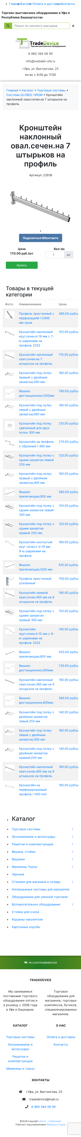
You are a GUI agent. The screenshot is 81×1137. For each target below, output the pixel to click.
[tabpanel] (40, 204)
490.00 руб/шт (69, 313)
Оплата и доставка (47, 4)
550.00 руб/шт (69, 652)
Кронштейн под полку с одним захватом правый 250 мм (36, 528)
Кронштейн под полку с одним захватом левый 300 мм (36, 510)
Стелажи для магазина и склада (36, 882)
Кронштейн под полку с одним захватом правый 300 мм (36, 615)
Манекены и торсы (20, 1068)
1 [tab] (40, 231)
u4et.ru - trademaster (50, 1121)
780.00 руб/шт (69, 391)
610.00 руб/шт (69, 565)
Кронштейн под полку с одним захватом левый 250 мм (36, 459)
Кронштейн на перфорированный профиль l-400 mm (33, 789)
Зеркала (18, 874)
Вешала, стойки (23, 852)
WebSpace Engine (56, 1124)
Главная (15, 4)
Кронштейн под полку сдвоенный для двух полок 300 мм (35, 428)
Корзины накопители (27, 919)
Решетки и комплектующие (32, 844)
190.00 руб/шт (69, 593)
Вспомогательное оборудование (36, 904)
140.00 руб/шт (69, 629)
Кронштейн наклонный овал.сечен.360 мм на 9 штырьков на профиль (36, 684)
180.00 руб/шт (69, 405)
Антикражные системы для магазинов (40, 889)
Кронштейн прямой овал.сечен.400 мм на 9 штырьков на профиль (36, 597)
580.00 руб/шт (69, 492)
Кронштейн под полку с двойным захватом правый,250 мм (36, 753)
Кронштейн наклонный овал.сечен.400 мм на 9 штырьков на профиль (36, 771)
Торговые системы (26, 829)
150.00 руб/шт (69, 332)
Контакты (68, 4)
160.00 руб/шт (69, 373)
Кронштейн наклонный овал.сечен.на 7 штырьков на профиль (36, 359)
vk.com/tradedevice (42, 962)
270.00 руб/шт (69, 442)
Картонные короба (26, 927)
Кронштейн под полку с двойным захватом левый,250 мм (36, 716)
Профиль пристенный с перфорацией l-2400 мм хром (36, 318)
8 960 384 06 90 (40, 53)
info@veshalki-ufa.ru (40, 61)
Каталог (27, 4)
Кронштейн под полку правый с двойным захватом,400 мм (35, 478)
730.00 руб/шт (69, 666)
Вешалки (18, 859)
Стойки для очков (25, 912)
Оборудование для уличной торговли (40, 897)
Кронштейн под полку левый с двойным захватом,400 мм (35, 409)
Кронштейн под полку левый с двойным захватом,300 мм (35, 734)
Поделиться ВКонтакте (40, 238)
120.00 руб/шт (69, 455)
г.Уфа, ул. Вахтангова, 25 (40, 69)
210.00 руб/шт (69, 423)
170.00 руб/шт (69, 354)
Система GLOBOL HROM (24, 95)
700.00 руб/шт (69, 578)
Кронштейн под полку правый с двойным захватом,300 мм (35, 377)
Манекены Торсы (24, 867)
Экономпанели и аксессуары (33, 837)
